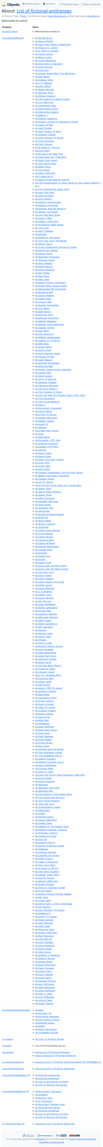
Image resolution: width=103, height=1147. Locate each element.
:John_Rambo (43, 199)
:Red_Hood (42, 276)
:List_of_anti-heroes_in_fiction (51, 1081)
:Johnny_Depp (43, 1000)
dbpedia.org (93, 16)
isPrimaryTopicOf (13, 1068)
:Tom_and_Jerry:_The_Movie (50, 240)
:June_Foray (42, 717)
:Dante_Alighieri (44, 295)
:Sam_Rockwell (44, 649)
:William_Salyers (44, 421)
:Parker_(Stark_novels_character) (53, 369)
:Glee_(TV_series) (45, 707)
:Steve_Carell (43, 662)
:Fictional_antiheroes (47, 1078)
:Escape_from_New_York (49, 153)
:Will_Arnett (42, 684)
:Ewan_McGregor (45, 964)
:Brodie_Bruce (43, 38)
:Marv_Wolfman (44, 726)
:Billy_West (42, 343)
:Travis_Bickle (43, 890)
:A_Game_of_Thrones (47, 147)
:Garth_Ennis (43, 350)
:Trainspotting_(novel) (47, 807)
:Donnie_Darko (44, 816)
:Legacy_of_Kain (44, 356)
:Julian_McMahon (45, 604)
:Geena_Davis (43, 823)
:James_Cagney (44, 713)
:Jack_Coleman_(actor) (47, 353)
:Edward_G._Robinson (47, 955)
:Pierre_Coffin (43, 643)
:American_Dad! (44, 929)
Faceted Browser (70, 4)
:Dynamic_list (43, 1013)
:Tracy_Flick (42, 462)
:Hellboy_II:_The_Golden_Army (52, 826)
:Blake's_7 (41, 115)
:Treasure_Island (45, 668)
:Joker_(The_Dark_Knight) (49, 459)
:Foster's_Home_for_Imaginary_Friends (56, 121)
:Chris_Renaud (44, 533)
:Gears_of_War (44, 124)
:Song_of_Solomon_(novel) (50, 887)
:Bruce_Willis (43, 520)
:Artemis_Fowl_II (45, 842)
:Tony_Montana (44, 141)
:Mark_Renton (44, 266)
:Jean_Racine (43, 311)
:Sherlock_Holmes (45, 659)
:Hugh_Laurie (43, 585)
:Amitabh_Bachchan (46, 501)
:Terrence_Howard (46, 388)
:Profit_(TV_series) (45, 414)
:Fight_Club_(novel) (46, 160)
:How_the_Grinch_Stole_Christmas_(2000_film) (60, 775)
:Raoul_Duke (43, 456)
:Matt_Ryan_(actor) (46, 730)
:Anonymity (42, 511)
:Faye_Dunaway (44, 968)
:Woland (41, 427)
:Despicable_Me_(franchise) (50, 289)
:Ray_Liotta (42, 746)
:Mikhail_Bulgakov (46, 321)
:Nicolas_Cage (43, 633)
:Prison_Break (43, 742)
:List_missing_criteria (47, 1019)
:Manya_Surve (43, 253)
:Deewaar (41, 849)
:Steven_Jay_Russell (46, 211)
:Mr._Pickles (42, 273)
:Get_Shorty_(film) (45, 163)
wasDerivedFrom (13, 1062)
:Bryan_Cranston (45, 524)
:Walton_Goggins (45, 758)
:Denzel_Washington (47, 546)
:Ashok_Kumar (44, 54)
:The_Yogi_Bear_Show (47, 215)
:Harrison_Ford (44, 572)
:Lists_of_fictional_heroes (49, 1039)
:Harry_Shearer (44, 578)
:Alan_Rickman (44, 923)
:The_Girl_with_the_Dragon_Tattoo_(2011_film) (60, 395)
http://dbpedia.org (57, 16)
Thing (22, 16)
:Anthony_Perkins (45, 691)
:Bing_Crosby (43, 57)
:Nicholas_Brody (45, 260)
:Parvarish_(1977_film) (47, 440)
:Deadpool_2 (43, 913)
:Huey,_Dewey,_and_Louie (49, 581)
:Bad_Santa (42, 694)
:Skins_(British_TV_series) (49, 137)
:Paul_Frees (42, 733)
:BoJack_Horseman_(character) (52, 475)
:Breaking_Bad (44, 292)
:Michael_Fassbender (47, 363)
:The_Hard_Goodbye (47, 871)
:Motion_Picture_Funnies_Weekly (53, 894)
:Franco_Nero (43, 971)
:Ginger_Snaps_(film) (47, 874)
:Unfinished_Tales (45, 105)
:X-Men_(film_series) (46, 430)
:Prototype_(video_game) (49, 224)
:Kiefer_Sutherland (46, 607)
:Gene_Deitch (43, 977)
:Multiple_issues (44, 1022)
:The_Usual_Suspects (47, 800)
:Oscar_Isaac (43, 636)
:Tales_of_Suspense (46, 861)
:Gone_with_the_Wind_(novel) (51, 569)
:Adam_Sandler (44, 919)
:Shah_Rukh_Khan (45, 655)
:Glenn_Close (43, 562)
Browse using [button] (32, 3)
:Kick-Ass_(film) (44, 314)
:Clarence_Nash (44, 540)
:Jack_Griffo (42, 469)
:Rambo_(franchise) (46, 205)
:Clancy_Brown (44, 536)
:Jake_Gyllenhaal (45, 987)
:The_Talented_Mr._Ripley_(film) (52, 189)
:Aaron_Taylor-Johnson (48, 491)
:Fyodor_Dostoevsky (47, 305)
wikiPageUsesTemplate (16, 1010)
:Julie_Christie (43, 128)
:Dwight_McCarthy (46, 417)
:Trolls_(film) (43, 466)
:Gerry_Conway (44, 704)
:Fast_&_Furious (44, 878)
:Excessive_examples (47, 1016)
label (6, 1045)
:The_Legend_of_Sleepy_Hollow (52, 99)
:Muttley (41, 234)
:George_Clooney (45, 981)
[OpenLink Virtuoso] (28, 1135)
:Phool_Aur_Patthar (46, 250)
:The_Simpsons (44, 334)
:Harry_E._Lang (44, 771)
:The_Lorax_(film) (45, 865)
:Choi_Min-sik (43, 939)
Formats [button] (49, 3)
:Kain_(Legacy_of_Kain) (48, 131)
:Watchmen (42, 810)
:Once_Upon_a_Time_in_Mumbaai (53, 903)
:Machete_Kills (44, 791)
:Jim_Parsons (43, 601)
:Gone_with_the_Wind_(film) (50, 565)
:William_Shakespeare (47, 337)
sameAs (8, 1052)
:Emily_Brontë (43, 67)
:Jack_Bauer (42, 308)
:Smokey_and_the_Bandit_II (50, 208)
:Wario (40, 404)
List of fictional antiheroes (44, 11)
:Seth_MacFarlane (45, 652)
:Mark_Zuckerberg (46, 623)
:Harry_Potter (43, 575)
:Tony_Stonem (44, 144)
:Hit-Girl (40, 450)
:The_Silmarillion (45, 398)
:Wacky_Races (43, 244)
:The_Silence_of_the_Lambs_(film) (53, 794)
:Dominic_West (44, 768)
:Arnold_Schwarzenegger (49, 514)
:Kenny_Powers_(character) (50, 282)
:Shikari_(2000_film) (46, 881)
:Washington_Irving (46, 108)
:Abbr (39, 1010)
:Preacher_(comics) (46, 832)
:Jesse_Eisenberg (45, 990)
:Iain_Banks (42, 76)
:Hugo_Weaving (44, 588)
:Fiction (40, 559)
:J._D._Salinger (43, 83)
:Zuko (39, 433)
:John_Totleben (44, 231)
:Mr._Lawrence (44, 627)
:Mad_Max (42, 720)
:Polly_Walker (43, 739)
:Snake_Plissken (44, 884)
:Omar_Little (43, 900)
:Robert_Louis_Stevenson (49, 324)
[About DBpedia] (10, 4)
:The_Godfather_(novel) (48, 752)
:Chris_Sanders (44, 942)
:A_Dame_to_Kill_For (46, 868)
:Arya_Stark (42, 150)
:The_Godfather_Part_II (48, 755)
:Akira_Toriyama (44, 498)
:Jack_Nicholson (44, 984)
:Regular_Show (44, 92)
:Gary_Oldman (44, 974)
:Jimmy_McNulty (44, 269)
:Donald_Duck (43, 549)
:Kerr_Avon (42, 279)
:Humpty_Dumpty (45, 852)
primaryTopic (13, 1123)
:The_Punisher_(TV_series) (50, 910)
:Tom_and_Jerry (44, 804)
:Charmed (41, 527)
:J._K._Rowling (43, 591)
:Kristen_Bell (43, 610)
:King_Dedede (43, 263)
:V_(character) (43, 1101)
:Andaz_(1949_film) (46, 932)
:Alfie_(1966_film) (45, 173)
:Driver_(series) (44, 701)
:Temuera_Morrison (46, 385)
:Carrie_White (43, 411)
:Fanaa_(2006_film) (46, 820)
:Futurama (42, 70)
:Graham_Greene (45, 710)
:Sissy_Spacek (43, 376)
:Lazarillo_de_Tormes (47, 855)
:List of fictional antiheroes (52, 1052)
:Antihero (41, 1094)
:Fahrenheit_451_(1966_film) (50, 157)
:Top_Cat (41, 839)
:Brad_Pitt (41, 517)
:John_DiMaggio (44, 997)
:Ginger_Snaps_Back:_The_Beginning (55, 73)
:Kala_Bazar (42, 437)
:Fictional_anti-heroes (47, 1075)
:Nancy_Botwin (44, 41)
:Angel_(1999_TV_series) (48, 688)
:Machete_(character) (47, 256)
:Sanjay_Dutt (43, 372)
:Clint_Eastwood (44, 945)
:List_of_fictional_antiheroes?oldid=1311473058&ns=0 (68, 1062)
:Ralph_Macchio (44, 89)
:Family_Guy (42, 556)
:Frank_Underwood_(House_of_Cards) (56, 247)
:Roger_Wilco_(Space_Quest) (51, 285)
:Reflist (40, 1026)
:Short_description (46, 1029)
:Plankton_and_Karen (47, 237)
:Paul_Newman (44, 736)
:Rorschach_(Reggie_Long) (50, 1104)
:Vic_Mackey (43, 907)
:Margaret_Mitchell (46, 617)
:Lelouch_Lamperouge (48, 202)
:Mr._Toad (41, 897)
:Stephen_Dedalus (46, 382)
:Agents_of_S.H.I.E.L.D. (47, 340)
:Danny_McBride (45, 543)
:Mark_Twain (43, 620)
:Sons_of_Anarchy (45, 379)
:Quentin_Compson (46, 443)
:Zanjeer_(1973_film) (46, 446)
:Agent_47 (41, 424)
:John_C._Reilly (43, 993)
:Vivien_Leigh (43, 681)
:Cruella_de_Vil (44, 176)
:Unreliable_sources (46, 1032)
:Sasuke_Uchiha (44, 327)
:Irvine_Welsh (43, 778)
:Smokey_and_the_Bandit (49, 749)
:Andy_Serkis (43, 504)
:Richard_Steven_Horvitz (49, 646)
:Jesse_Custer (43, 453)
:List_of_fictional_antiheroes (55, 1068)
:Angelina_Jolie (44, 507)
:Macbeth (41, 784)
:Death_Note (43, 298)
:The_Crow (42, 227)
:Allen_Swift (42, 926)
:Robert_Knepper (45, 96)
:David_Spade (43, 948)
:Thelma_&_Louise (45, 836)
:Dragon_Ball (43, 301)
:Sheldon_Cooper (45, 134)
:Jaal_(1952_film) (44, 192)
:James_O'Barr (44, 218)
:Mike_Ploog (43, 166)
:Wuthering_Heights (47, 112)
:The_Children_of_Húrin (48, 392)
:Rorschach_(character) (48, 408)
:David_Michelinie (45, 60)
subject (7, 1039)
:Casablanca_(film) (46, 697)
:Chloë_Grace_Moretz (47, 530)
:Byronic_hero (43, 1097)
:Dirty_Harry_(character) (49, 63)
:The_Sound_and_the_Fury (50, 797)
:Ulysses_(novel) (44, 672)
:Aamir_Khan (43, 488)
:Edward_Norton (45, 958)
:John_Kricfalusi (44, 195)
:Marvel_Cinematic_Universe (51, 829)
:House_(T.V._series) (46, 47)
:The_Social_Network (47, 401)
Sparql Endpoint (91, 4)
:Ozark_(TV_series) (46, 916)
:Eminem (41, 553)
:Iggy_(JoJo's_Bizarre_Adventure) (53, 44)
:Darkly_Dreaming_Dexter (49, 845)
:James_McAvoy (44, 598)
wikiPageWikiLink (13, 38)
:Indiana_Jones (44, 79)
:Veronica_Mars (44, 678)
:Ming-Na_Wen (44, 366)
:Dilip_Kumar (43, 952)
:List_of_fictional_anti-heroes (51, 1084)
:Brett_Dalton (43, 347)
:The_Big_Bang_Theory (48, 665)
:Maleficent (42, 723)
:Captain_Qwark (44, 478)
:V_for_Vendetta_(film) (48, 675)
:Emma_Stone (43, 961)
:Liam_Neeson (43, 359)
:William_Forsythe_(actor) (49, 762)
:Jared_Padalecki (45, 781)
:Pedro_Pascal (43, 858)
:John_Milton (43, 86)
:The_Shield (42, 170)
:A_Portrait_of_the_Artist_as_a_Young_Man (58, 485)
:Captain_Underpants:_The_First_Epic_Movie (59, 472)
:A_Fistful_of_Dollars (47, 50)
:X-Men (40, 813)
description (10, 31)
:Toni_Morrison (44, 102)
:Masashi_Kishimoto (47, 318)
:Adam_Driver (43, 495)
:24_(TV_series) (44, 482)
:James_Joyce (43, 594)
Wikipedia (40, 1139)
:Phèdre (40, 639)
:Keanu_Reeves (44, 1003)
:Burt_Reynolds (44, 935)
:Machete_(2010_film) (47, 787)
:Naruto (40, 630)
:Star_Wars (42, 330)
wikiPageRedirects (15, 1075)
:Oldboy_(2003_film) (46, 221)
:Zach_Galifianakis (45, 765)
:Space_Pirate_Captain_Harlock (52, 179)
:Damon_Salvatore (46, 118)
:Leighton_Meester (46, 614)
